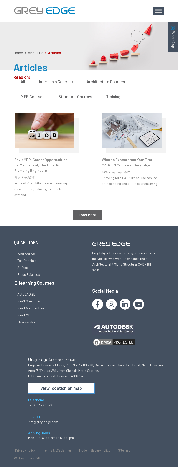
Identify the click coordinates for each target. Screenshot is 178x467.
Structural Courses (75, 96)
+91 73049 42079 (40, 405)
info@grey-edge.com (43, 422)
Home (18, 52)
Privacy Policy (25, 450)
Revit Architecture (30, 308)
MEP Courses (32, 96)
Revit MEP (25, 315)
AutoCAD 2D (26, 294)
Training (113, 96)
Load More (87, 214)
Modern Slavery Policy (94, 450)
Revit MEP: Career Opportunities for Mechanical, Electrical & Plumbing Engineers (41, 165)
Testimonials (26, 260)
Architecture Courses (106, 81)
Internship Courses (56, 81)
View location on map (61, 388)
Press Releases (28, 274)
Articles (23, 267)
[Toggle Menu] (158, 11)
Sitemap (124, 450)
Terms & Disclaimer (57, 450)
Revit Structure (28, 301)
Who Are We (26, 253)
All (23, 81)
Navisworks (26, 322)
